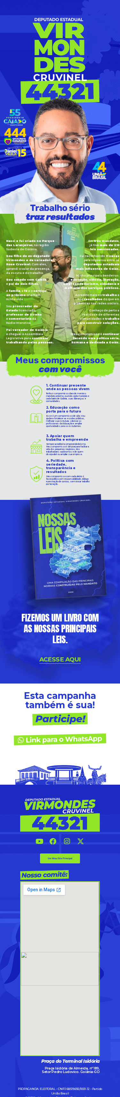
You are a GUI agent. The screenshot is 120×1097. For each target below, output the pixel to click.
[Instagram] (67, 842)
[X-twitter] (81, 842)
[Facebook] (53, 842)
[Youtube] (39, 842)
